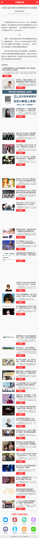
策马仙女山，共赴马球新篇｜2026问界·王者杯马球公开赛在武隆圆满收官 (26, 349)
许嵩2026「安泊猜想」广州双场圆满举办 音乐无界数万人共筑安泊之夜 (26, 396)
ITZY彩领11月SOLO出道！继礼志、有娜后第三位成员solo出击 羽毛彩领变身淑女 (26, 146)
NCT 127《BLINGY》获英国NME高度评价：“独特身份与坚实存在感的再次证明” (26, 158)
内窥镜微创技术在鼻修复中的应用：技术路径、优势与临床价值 (26, 254)
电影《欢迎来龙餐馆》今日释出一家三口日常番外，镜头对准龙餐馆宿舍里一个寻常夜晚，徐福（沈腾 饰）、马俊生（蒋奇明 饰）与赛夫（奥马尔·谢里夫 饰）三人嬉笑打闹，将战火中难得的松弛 (19, 73)
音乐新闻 (21, 141)
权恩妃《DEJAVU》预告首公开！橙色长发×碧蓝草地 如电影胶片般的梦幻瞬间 (26, 180)
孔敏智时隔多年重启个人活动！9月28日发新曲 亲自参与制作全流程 (26, 420)
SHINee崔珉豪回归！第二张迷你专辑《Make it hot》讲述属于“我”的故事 (26, 296)
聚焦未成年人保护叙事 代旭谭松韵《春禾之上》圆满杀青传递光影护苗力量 (26, 373)
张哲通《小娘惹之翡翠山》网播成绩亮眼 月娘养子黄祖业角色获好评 (26, 81)
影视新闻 (7, 75)
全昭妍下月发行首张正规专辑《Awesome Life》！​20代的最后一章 (26, 284)
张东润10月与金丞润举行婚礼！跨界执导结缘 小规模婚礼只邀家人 (26, 443)
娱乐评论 (21, 87)
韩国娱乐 (21, 152)
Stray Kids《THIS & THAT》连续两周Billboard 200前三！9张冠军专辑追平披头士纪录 (26, 204)
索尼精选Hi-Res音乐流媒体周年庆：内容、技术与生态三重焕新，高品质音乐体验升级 (26, 337)
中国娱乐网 (19, 2)
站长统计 (26, 536)
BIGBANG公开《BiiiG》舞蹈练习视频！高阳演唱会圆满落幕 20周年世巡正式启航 (26, 432)
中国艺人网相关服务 (19, 514)
